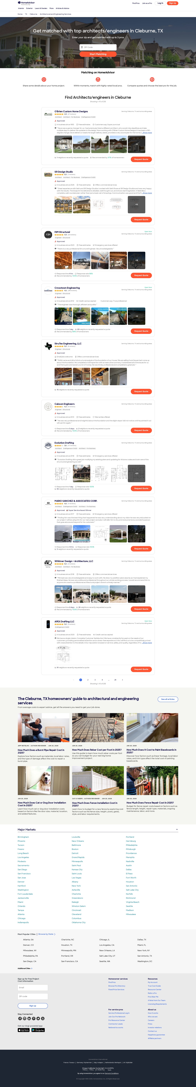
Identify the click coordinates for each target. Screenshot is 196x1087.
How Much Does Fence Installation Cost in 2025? (94, 804)
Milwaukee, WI (29, 950)
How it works (153, 1013)
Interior (21, 8)
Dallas (128, 869)
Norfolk (129, 894)
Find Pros (112, 982)
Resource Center (154, 990)
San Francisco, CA (69, 961)
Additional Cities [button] (24, 968)
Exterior (29, 8)
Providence (131, 853)
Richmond (130, 898)
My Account (152, 982)
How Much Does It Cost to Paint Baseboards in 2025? (151, 751)
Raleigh (75, 902)
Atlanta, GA (28, 939)
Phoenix (21, 841)
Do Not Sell (100, 1069)
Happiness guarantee (156, 1035)
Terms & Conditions (112, 1073)
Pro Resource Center (116, 1020)
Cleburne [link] (33, 14)
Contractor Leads (115, 1024)
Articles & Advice (62, 8)
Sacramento (23, 865)
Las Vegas (76, 878)
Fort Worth (131, 878)
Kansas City (77, 869)
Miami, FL (141, 945)
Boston (75, 849)
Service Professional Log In (119, 1013)
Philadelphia (131, 845)
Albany (75, 882)
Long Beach (23, 853)
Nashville (130, 861)
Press (150, 1024)
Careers (151, 1020)
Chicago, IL (104, 939)
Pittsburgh (131, 849)
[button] (63, 144)
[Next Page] (122, 680)
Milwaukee (131, 914)
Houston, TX (66, 945)
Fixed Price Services (116, 990)
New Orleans (78, 841)
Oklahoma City (79, 922)
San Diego (22, 869)
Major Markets (27, 829)
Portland (130, 837)
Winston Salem (79, 906)
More (52, 8)
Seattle (129, 906)
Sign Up (172, 3)
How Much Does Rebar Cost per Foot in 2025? (96, 749)
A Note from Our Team (156, 1000)
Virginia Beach (132, 902)
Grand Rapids (78, 857)
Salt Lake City (132, 890)
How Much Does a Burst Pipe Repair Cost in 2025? (41, 751)
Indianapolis (23, 922)
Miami (20, 902)
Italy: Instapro (98, 1062)
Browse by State (45, 934)
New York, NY (143, 950)
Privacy (84, 1069)
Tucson (21, 845)
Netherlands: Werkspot (113, 1062)
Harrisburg (131, 841)
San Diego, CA (29, 961)
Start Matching (98, 54)
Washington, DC (144, 961)
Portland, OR (67, 956)
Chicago (22, 918)
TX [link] (26, 14)
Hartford (22, 886)
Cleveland (76, 914)
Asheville (76, 890)
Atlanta (21, 914)
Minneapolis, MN (68, 950)
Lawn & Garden (41, 8)
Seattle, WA (104, 961)
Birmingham (23, 837)
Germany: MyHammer (84, 1062)
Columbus (76, 918)
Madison (130, 910)
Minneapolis (77, 861)
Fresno (21, 849)
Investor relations (155, 1028)
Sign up (32, 1006)
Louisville (76, 837)
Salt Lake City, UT (107, 956)
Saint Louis (77, 873)
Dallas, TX (141, 939)
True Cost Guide (154, 986)
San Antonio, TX (144, 956)
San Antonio (131, 886)
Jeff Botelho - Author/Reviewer (32, 746)
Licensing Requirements (157, 1004)
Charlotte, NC (67, 939)
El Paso (129, 873)
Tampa (21, 910)
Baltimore (76, 845)
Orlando (21, 906)
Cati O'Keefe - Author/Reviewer (86, 799)
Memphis (130, 857)
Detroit (75, 853)
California (91, 1069)
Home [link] (20, 14)
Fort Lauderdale (25, 894)
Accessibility (109, 1069)
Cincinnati (76, 910)
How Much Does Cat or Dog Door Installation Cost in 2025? (42, 804)
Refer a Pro (152, 993)
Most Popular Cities (27, 934)
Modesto (22, 861)
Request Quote (141, 159)
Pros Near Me (153, 997)
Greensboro (77, 898)
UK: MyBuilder (128, 1062)
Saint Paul (76, 865)
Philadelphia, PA (30, 956)
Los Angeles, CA (106, 945)
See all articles (168, 699)
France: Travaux (69, 1062)
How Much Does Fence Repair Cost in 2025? (150, 802)
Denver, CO (28, 945)
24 (115, 680)
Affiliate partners (154, 1038)
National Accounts (115, 1028)
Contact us (152, 1031)
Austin (129, 865)
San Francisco (24, 873)
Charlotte (76, 894)
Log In (160, 3)
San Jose (22, 878)
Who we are (152, 1017)
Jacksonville (23, 898)
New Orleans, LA (107, 950)
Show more (147, 133)
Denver (21, 882)
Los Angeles (23, 857)
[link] (98, 114)
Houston (130, 882)
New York (76, 886)
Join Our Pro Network (116, 1017)
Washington (23, 890)
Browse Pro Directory (116, 986)
